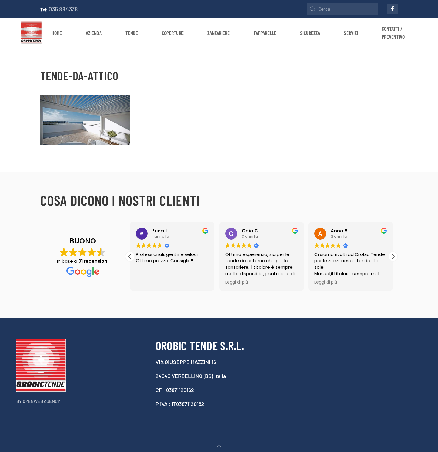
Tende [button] (131, 32)
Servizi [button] (351, 32)
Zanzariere (218, 32)
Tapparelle (265, 32)
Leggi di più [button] (236, 282)
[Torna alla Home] (31, 33)
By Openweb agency (38, 401)
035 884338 (63, 8)
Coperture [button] (173, 32)
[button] (393, 256)
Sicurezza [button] (310, 32)
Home (57, 32)
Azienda (94, 32)
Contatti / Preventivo (393, 32)
